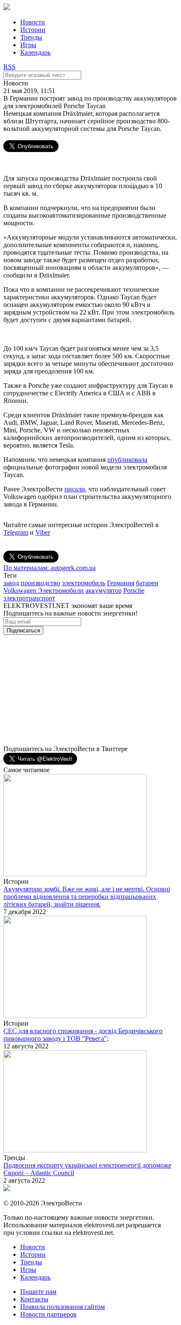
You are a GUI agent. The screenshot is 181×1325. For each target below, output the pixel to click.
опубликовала (127, 459)
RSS (9, 66)
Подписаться (23, 630)
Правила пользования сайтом (62, 1306)
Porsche (133, 590)
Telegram (15, 532)
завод (11, 583)
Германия (120, 583)
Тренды (31, 37)
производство (40, 583)
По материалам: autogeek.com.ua (49, 567)
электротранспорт (29, 598)
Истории (32, 29)
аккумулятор (103, 590)
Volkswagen (20, 590)
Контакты (34, 1299)
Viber (42, 532)
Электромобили (61, 590)
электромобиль (83, 583)
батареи (147, 583)
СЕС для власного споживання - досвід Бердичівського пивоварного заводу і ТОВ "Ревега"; (82, 1034)
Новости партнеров (48, 1314)
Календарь (35, 52)
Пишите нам (38, 1291)
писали (74, 489)
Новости (32, 22)
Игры (28, 44)
